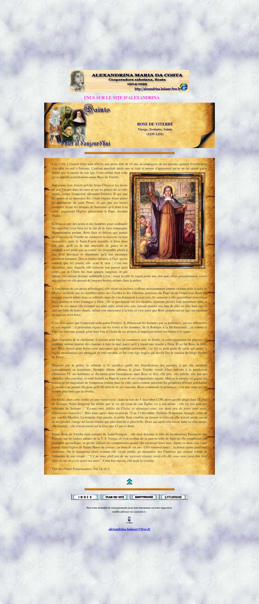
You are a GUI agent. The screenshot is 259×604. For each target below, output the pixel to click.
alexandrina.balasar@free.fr (129, 529)
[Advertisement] (129, 10)
